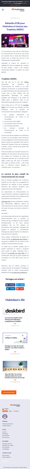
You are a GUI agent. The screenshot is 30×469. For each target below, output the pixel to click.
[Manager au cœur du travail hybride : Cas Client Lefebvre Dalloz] (15, 339)
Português (16, 411)
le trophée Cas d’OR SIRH (16, 253)
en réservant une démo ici (19, 272)
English (10, 411)
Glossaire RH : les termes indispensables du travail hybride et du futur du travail (14, 375)
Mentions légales (23, 467)
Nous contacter (5, 455)
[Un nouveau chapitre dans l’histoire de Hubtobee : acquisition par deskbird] (15, 310)
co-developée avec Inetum (19, 239)
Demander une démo (7, 443)
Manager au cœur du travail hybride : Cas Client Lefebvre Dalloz (14, 347)
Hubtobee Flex (5, 201)
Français (5, 411)
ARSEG (27, 82)
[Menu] (2, 10)
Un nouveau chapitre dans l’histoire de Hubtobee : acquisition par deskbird (13, 319)
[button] (8, 392)
